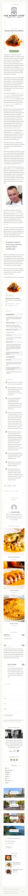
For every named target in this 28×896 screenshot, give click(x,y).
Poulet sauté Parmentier (14, 557)
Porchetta (15, 855)
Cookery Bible (18, 213)
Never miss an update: (10, 841)
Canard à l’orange (14, 590)
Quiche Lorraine (14, 623)
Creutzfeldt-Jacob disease (10, 104)
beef (5, 485)
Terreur (20, 67)
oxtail (14, 485)
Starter (6, 782)
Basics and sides (9, 770)
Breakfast (7, 772)
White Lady (13, 499)
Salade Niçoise (14, 497)
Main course (14, 28)
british (9, 485)
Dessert (7, 776)
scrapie (12, 132)
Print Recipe (10, 295)
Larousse (5, 224)
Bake (6, 768)
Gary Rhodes (13, 168)
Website (5, 709)
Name (5, 698)
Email (5, 703)
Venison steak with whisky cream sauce (17, 863)
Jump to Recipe (14, 51)
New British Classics (12, 212)
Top (23, 891)
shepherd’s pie (20, 179)
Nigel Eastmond (14, 491)
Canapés (7, 774)
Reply (23, 645)
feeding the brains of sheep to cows (12, 128)
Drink (6, 778)
